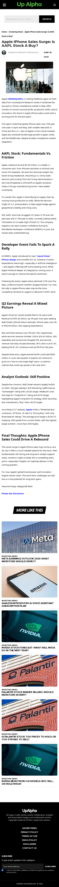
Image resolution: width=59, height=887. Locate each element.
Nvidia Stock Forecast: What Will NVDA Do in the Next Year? (28, 649)
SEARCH (46, 19)
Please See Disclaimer (13, 493)
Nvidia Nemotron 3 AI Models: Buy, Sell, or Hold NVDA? (27, 782)
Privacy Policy (29, 832)
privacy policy (11, 872)
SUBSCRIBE (50, 866)
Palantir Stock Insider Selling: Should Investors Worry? (28, 693)
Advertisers (29, 828)
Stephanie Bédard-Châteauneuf (23, 52)
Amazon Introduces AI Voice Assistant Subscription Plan (28, 604)
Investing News (16, 32)
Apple (29, 409)
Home (4, 32)
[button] (4, 4)
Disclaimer (29, 844)
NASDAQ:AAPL (15, 98)
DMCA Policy (29, 840)
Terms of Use (29, 836)
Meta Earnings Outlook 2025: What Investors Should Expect (25, 560)
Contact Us (29, 848)
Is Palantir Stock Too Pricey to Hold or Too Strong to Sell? (29, 738)
